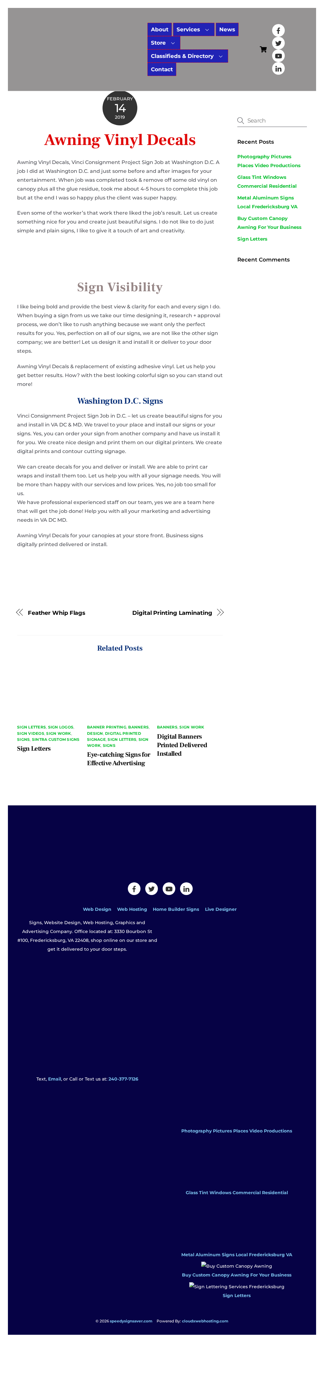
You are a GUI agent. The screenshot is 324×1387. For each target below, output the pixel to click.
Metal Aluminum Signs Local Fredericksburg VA (236, 1255)
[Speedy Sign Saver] (80, 53)
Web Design (97, 909)
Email (54, 1079)
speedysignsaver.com (131, 1321)
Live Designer (221, 909)
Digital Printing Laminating (172, 612)
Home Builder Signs (176, 909)
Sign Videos (30, 733)
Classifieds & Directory (182, 56)
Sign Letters (31, 727)
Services (188, 29)
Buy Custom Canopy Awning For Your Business (236, 1275)
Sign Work (58, 733)
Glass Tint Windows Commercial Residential (237, 1192)
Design (95, 733)
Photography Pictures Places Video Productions (236, 1131)
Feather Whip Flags (56, 612)
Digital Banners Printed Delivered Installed (182, 745)
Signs (23, 739)
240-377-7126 (123, 1079)
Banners (138, 727)
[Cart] (263, 49)
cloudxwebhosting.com (205, 1321)
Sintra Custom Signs (56, 739)
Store (158, 43)
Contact (162, 69)
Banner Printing (106, 727)
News (227, 29)
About (159, 29)
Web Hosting (132, 909)
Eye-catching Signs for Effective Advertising (118, 758)
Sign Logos (60, 727)
